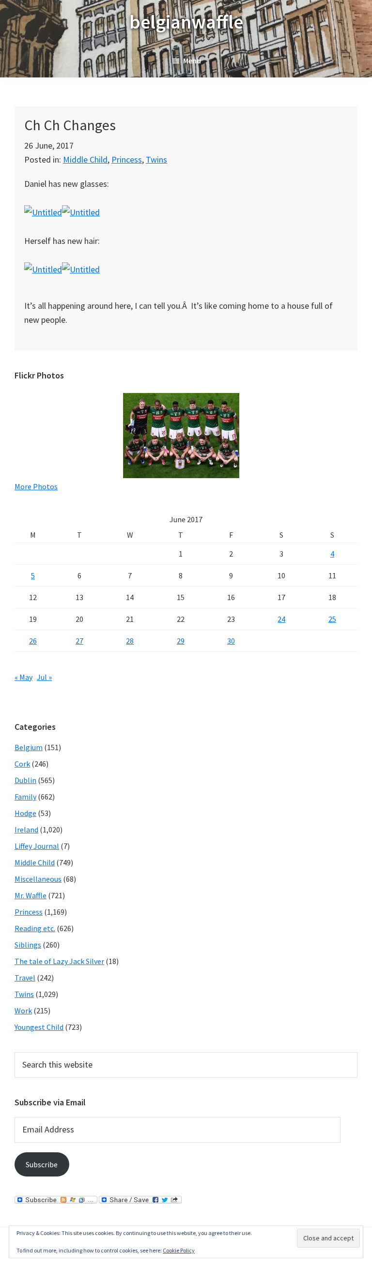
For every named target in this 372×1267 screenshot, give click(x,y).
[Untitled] (43, 212)
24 (281, 619)
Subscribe (42, 1164)
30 (231, 641)
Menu (192, 60)
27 (79, 641)
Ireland (26, 829)
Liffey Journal (37, 846)
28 (130, 641)
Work (23, 1010)
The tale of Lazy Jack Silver (59, 961)
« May (23, 677)
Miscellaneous (38, 879)
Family (25, 796)
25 (332, 619)
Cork (22, 764)
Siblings (28, 945)
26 (33, 641)
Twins (156, 159)
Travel (25, 977)
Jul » (44, 677)
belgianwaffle (186, 22)
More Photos (36, 486)
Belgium (29, 747)
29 (181, 641)
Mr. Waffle (30, 895)
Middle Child (85, 159)
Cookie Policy (179, 1250)
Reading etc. (35, 928)
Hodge (25, 813)
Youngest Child (39, 1027)
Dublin (25, 780)
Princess (126, 159)
